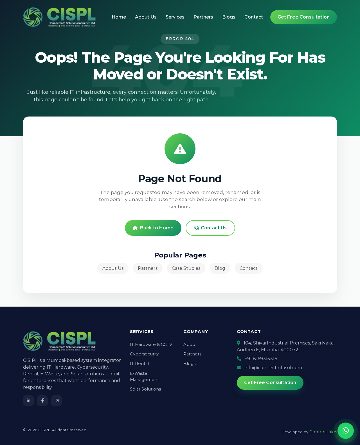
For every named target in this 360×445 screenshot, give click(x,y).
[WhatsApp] (346, 431)
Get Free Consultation (304, 17)
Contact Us (214, 228)
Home (119, 17)
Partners (203, 17)
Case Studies (186, 268)
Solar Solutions (145, 389)
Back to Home (157, 228)
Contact (253, 17)
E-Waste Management (144, 376)
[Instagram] (56, 400)
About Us (146, 17)
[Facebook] (42, 400)
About (190, 344)
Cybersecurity (144, 354)
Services (175, 17)
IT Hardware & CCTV (151, 344)
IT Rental (139, 363)
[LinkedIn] (28, 400)
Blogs (228, 17)
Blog (220, 268)
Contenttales (323, 431)
